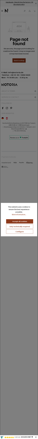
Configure (20, 231)
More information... (19, 214)
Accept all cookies (19, 221)
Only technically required (19, 226)
